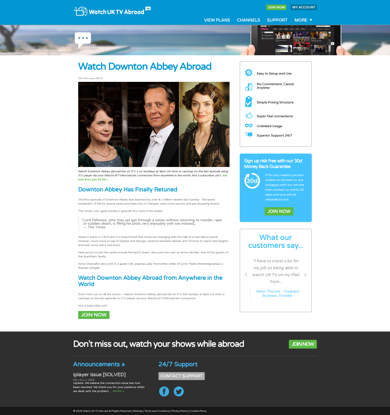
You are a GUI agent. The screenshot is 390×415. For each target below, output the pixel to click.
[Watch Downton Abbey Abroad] (154, 124)
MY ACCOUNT (303, 7)
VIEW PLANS (217, 20)
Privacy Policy (180, 411)
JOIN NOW (276, 7)
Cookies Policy (198, 411)
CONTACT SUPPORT (181, 376)
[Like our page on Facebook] (164, 391)
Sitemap (138, 411)
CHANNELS (248, 20)
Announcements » (99, 364)
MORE (301, 20)
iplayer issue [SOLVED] (99, 375)
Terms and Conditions (157, 411)
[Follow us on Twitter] (178, 391)
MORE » (118, 391)
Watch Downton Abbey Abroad (144, 67)
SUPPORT (277, 20)
